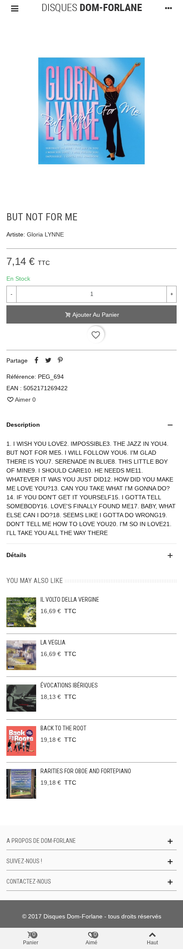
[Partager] (36, 360)
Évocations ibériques (69, 685)
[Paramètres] (168, 8)
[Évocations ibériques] (21, 698)
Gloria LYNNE (45, 234)
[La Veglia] (21, 655)
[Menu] (14, 8)
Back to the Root (63, 728)
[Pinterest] (60, 360)
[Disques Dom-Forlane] (91, 8)
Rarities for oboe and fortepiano (85, 771)
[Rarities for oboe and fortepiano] (21, 784)
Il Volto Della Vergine (69, 599)
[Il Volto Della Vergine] (21, 612)
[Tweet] (48, 360)
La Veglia (53, 642)
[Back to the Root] (21, 741)
